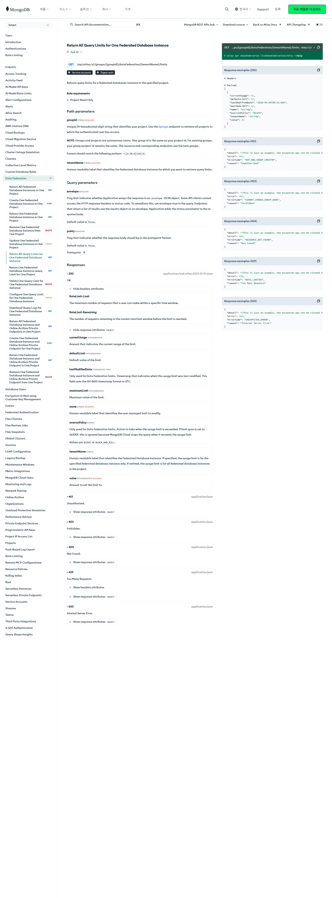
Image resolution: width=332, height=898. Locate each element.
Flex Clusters (13, 419)
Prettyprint (74, 252)
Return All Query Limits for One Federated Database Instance (30, 257)
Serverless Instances (18, 588)
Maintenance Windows (19, 464)
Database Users (15, 389)
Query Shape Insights (19, 634)
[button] (243, 9)
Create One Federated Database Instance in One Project (30, 203)
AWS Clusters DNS (17, 126)
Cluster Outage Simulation (22, 152)
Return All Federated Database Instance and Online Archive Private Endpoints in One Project (30, 326)
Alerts (9, 106)
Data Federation (15, 178)
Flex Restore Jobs (16, 425)
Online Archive (14, 497)
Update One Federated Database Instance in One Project (30, 244)
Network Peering (16, 490)
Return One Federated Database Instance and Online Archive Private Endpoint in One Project (30, 360)
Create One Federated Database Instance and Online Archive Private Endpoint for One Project (30, 343)
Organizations (14, 503)
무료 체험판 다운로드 (307, 9)
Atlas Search (13, 113)
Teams (9, 615)
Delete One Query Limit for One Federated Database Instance (30, 284)
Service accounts (81, 72)
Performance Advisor (18, 517)
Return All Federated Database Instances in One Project (30, 190)
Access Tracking (15, 74)
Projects (10, 543)
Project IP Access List (18, 536)
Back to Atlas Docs (265, 24)
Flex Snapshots (15, 432)
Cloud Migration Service (20, 139)
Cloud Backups (15, 132)
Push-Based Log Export (20, 549)
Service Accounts (16, 601)
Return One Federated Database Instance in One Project (30, 217)
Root (8, 582)
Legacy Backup (15, 458)
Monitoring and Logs (18, 484)
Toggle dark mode (319, 24)
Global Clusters (15, 438)
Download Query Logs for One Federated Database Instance (30, 311)
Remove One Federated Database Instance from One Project (30, 230)
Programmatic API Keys (20, 530)
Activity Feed (13, 80)
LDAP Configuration (18, 451)
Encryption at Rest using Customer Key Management (23, 397)
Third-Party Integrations (20, 621)
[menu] (28, 25)
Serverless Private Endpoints (23, 595)
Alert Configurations (18, 100)
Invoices (10, 445)
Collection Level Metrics (20, 165)
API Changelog (296, 24)
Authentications (15, 48)
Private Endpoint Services (21, 523)
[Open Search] (227, 9)
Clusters (10, 158)
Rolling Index (13, 575)
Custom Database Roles (20, 171)
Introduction (13, 42)
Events (9, 406)
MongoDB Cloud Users (19, 477)
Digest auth (106, 72)
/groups (163, 126)
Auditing (11, 119)
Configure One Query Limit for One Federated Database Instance (30, 298)
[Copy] (318, 47)
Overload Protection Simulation (25, 510)
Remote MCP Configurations (23, 562)
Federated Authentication (22, 412)
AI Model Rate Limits (18, 93)
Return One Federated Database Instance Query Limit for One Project (30, 271)
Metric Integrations (17, 471)
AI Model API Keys (16, 87)
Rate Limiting (14, 55)
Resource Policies (16, 569)
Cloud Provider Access (19, 145)
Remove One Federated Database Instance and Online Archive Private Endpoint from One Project (30, 377)
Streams (10, 608)
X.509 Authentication (19, 628)
